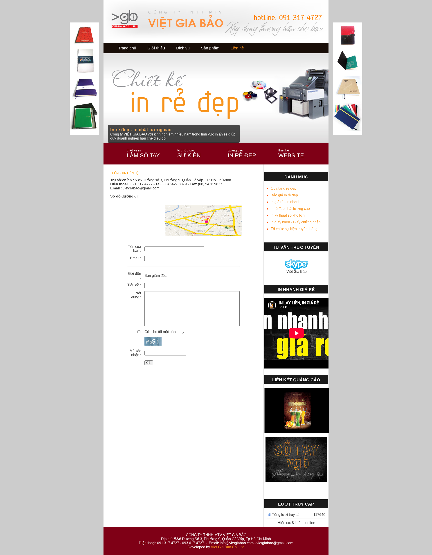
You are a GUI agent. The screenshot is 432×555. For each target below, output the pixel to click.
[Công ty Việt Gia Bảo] (183, 238)
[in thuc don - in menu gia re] (296, 432)
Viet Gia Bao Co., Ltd (227, 547)
